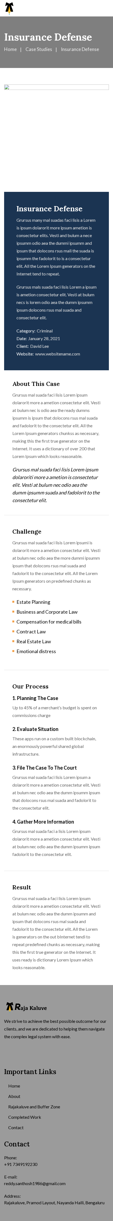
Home (14, 1085)
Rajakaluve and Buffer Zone (34, 1106)
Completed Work (24, 1117)
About (14, 1096)
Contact (16, 1127)
